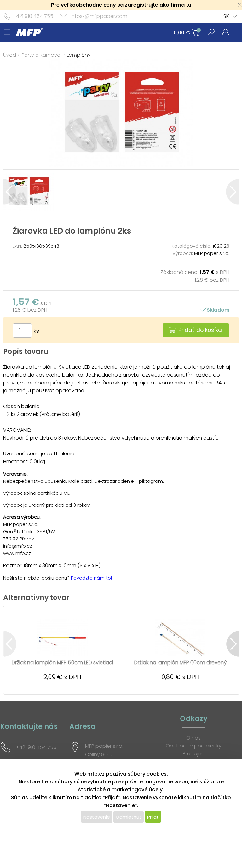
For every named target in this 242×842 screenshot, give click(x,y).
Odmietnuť (128, 817)
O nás (193, 737)
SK (226, 16)
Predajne (194, 753)
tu (188, 5)
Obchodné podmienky (194, 745)
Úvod (9, 55)
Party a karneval (41, 55)
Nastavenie (96, 817)
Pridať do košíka (200, 330)
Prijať (153, 817)
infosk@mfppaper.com (99, 16)
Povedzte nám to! (91, 577)
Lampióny (78, 55)
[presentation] (9, 192)
